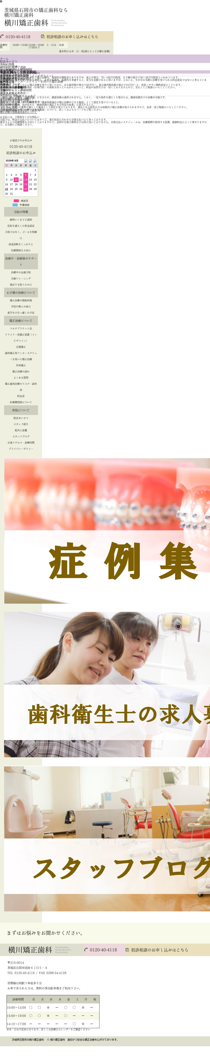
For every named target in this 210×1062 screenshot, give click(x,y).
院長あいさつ (8, 61)
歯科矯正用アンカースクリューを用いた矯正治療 (31, 81)
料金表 (21, 396)
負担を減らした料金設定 (20, 226)
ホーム (4, 58)
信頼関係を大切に (21, 250)
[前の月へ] (25, 160)
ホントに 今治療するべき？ (18, 95)
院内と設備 (21, 430)
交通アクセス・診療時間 (16, 90)
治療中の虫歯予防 (21, 272)
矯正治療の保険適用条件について (18, 112)
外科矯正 (21, 365)
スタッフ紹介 (21, 424)
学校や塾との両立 (21, 306)
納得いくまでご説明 (21, 219)
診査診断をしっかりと (21, 244)
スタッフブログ (21, 436)
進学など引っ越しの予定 (20, 312)
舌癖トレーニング (21, 278)
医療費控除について (21, 402)
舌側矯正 (21, 347)
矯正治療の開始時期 (21, 300)
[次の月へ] (35, 160)
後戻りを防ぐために (21, 284)
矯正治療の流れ (21, 371)
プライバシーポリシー (14, 93)
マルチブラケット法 (21, 328)
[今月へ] (30, 160)
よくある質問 (21, 377)
